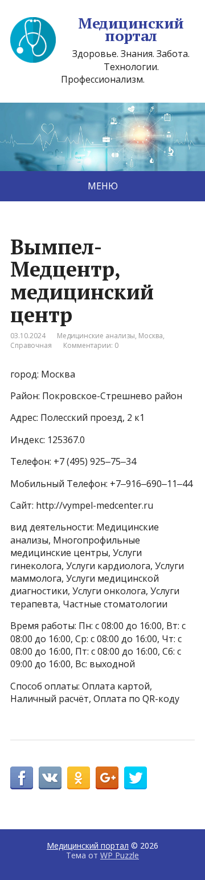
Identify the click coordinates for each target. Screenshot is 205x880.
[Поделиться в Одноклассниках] (78, 778)
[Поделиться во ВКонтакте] (50, 778)
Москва (150, 335)
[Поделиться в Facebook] (21, 778)
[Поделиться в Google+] (107, 778)
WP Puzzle (119, 855)
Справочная (31, 345)
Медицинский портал (130, 29)
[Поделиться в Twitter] (135, 778)
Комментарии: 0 (90, 345)
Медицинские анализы (96, 335)
